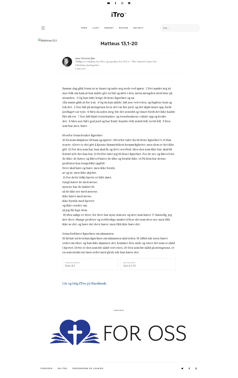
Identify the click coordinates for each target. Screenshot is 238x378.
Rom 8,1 (70, 265)
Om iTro (62, 368)
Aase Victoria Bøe (85, 58)
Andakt (109, 28)
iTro (119, 14)
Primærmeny (43, 28)
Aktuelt (138, 28)
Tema (84, 28)
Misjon (123, 28)
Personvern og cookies (88, 368)
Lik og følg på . (84, 283)
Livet (95, 28)
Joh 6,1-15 (129, 265)
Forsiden (46, 368)
